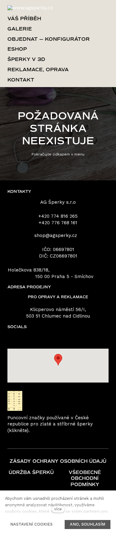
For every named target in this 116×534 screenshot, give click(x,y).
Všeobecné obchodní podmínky (85, 478)
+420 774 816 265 (58, 216)
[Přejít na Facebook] (48, 339)
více (58, 509)
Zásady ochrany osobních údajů (58, 461)
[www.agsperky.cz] (30, 7)
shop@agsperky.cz (55, 235)
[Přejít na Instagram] (67, 339)
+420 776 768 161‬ (58, 222)
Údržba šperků (31, 472)
